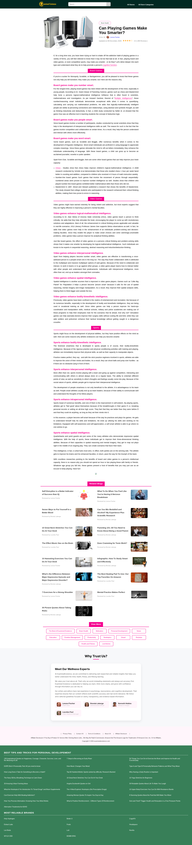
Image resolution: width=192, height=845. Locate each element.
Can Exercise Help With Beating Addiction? (19, 795)
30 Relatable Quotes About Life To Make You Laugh (147, 783)
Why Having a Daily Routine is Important (143, 772)
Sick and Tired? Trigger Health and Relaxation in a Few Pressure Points (154, 801)
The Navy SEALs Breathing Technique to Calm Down (23, 778)
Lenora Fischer (115, 37)
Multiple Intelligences (123, 98)
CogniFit (132, 819)
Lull (68, 830)
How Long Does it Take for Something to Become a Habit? (24, 772)
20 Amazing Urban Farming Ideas (16, 783)
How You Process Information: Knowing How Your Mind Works (26, 801)
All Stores (131, 4)
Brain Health (105, 23)
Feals (69, 824)
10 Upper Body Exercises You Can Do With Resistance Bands (151, 789)
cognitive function (110, 65)
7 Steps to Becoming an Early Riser (79, 758)
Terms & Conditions (94, 733)
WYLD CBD (8, 836)
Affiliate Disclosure (121, 733)
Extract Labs (8, 824)
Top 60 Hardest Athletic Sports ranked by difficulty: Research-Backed (91, 772)
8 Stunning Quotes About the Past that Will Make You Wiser (150, 795)
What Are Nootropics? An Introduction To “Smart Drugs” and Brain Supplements (32, 789)
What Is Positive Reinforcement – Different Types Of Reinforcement (90, 801)
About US (108, 733)
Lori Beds (7, 830)
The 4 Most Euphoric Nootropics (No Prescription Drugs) (87, 789)
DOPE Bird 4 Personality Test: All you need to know (22, 766)
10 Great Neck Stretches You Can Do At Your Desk (85, 778)
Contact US (79, 733)
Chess (58, 168)
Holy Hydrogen (9, 819)
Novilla (131, 830)
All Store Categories (146, 4)
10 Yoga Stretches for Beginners (140, 778)
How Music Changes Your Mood (78, 766)
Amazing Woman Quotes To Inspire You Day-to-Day (85, 795)
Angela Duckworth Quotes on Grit (78, 783)
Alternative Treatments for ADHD (15, 807)
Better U (69, 819)
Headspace (133, 824)
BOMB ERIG (71, 836)
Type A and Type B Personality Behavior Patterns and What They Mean (154, 766)
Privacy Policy (67, 733)
